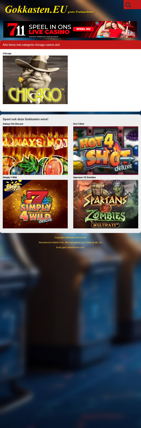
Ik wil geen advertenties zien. (70, 247)
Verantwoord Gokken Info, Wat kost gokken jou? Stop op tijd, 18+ (71, 242)
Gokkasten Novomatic (76, 237)
